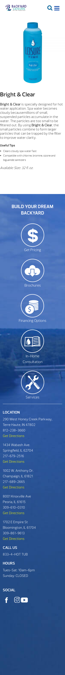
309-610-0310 (14, 507)
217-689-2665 (14, 482)
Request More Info (31, 176)
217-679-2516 (13, 456)
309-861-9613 (14, 533)
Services (32, 397)
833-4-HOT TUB (15, 554)
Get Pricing (32, 250)
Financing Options (32, 320)
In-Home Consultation (32, 359)
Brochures (32, 285)
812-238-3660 (14, 430)
